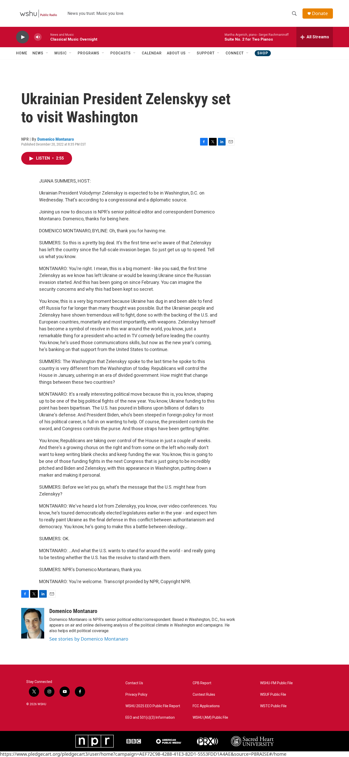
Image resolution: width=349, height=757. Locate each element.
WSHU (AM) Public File (210, 717)
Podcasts (120, 53)
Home (21, 53)
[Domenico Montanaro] (32, 623)
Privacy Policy (136, 694)
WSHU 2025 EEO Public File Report (152, 706)
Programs (88, 53)
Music (60, 53)
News (37, 53)
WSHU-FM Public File (276, 683)
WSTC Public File (273, 706)
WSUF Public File (273, 694)
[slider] (46, 37)
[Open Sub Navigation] (47, 53)
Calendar (152, 53)
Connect (235, 53)
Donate (320, 13)
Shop (262, 53)
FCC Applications (206, 706)
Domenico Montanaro (55, 139)
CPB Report (202, 683)
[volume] (37, 37)
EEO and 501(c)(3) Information (150, 717)
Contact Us (134, 683)
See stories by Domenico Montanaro (88, 639)
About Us (176, 53)
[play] (22, 37)
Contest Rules (204, 694)
